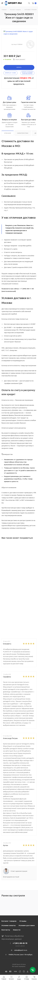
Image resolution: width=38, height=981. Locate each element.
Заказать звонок (20, 946)
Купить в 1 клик (10, 72)
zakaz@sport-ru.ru (20, 950)
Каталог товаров (15, 9)
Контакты (6, 930)
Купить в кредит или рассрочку (27, 73)
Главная (4, 9)
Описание (7, 133)
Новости (16, 930)
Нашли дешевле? (20, 59)
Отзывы (22, 921)
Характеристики (22, 133)
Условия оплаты (9, 925)
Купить (19, 67)
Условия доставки (27, 925)
